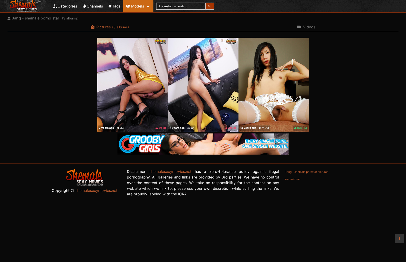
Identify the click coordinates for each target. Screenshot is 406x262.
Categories (67, 6)
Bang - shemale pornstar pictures (306, 172)
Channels (95, 6)
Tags (116, 6)
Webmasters (293, 179)
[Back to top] (399, 238)
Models (137, 6)
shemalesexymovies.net (96, 190)
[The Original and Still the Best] (203, 153)
